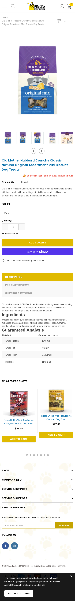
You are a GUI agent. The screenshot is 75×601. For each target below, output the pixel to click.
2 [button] (30, 455)
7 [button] (48, 455)
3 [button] (34, 455)
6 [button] (44, 455)
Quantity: (7, 220)
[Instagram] (14, 545)
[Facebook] (5, 545)
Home (5, 17)
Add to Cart (37, 242)
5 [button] (41, 455)
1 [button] (27, 455)
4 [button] (37, 455)
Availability (8, 182)
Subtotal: (7, 233)
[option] (37, 80)
